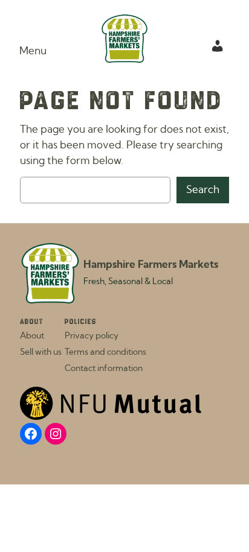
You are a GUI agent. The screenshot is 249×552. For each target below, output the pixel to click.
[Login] (217, 46)
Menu (33, 51)
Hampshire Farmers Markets (150, 265)
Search (202, 190)
